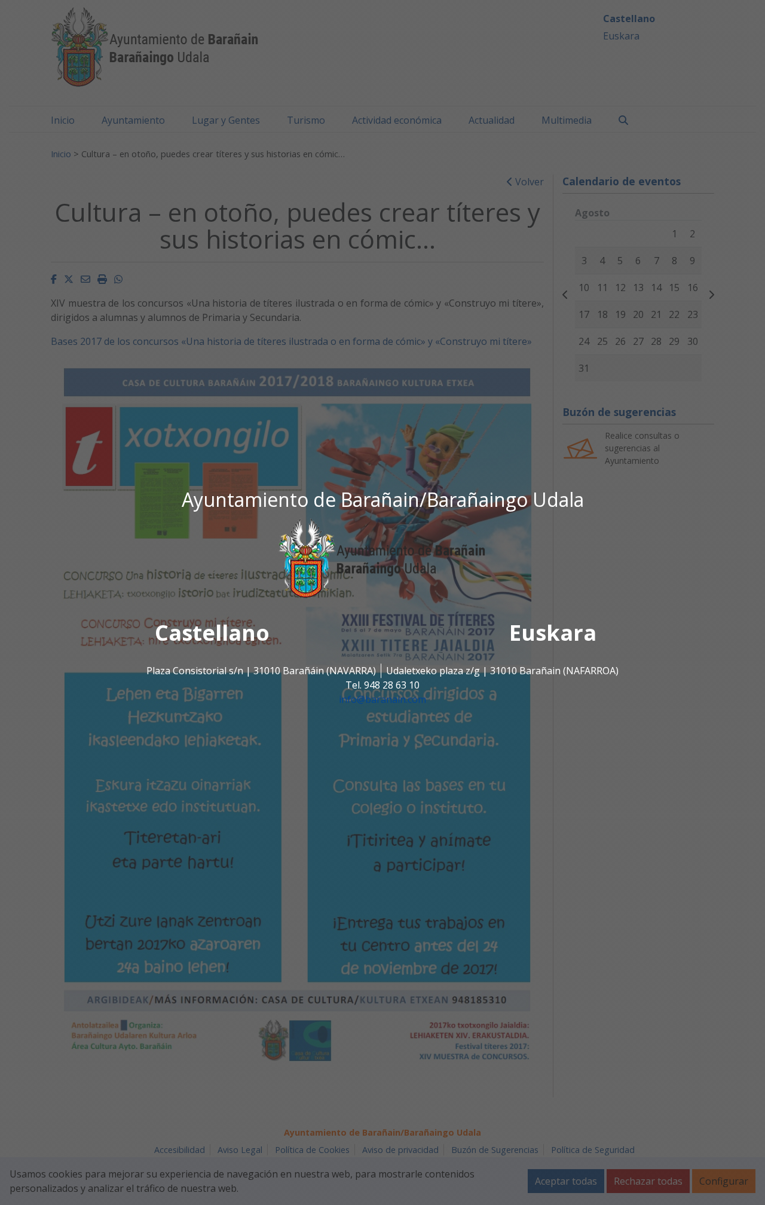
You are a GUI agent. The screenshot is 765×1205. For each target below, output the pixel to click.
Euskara (552, 633)
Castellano (212, 633)
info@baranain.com (382, 700)
